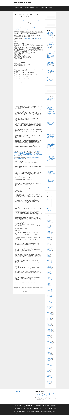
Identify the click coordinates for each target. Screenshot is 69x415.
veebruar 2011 (49, 311)
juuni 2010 (48, 320)
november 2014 (49, 279)
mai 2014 (48, 283)
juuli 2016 (48, 271)
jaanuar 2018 (49, 260)
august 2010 (49, 318)
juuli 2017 (48, 265)
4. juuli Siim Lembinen (37, 38)
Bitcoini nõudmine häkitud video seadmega (50, 132)
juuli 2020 (48, 236)
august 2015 (49, 273)
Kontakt (37, 7)
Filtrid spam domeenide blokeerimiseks (46, 7)
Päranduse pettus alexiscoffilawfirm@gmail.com (51, 162)
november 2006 (49, 366)
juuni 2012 (48, 300)
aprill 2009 (49, 337)
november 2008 (49, 343)
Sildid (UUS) (15, 9)
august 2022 (49, 226)
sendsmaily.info (30, 411)
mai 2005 (48, 383)
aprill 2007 (48, 360)
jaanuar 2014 (49, 288)
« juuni (48, 210)
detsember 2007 (49, 357)
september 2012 (49, 296)
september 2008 (49, 346)
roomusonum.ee (51, 409)
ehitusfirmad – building (50, 44)
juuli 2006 (48, 370)
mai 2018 (48, 256)
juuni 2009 (49, 335)
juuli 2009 (48, 334)
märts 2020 (49, 239)
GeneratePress (26, 413)
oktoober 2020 (49, 232)
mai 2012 (48, 301)
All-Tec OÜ (29, 405)
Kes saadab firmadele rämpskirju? (18, 7)
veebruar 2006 (49, 375)
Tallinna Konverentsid (44, 411)
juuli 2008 (48, 348)
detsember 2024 (49, 219)
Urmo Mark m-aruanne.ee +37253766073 (49, 129)
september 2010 (49, 317)
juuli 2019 (48, 244)
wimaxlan (37, 412)
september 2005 (49, 381)
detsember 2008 (49, 342)
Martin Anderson (23, 409)
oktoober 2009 (49, 330)
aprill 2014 (48, 284)
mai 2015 (48, 277)
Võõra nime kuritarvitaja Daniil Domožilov (25, 288)
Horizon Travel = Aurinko (34, 408)
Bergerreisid (21, 406)
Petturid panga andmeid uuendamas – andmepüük (51, 102)
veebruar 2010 (49, 325)
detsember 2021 (49, 228)
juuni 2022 (48, 227)
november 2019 (49, 242)
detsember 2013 (49, 289)
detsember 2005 (49, 377)
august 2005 (49, 382)
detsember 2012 (49, 294)
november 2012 (49, 295)
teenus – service (49, 80)
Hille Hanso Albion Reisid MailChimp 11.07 (20, 290)
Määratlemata (49, 61)
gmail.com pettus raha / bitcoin (20, 408)
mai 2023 (48, 225)
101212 (15, 405)
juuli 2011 (48, 308)
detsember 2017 (49, 261)
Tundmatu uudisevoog (17, 391)
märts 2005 (49, 386)
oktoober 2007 (49, 359)
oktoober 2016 (49, 268)
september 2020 (49, 233)
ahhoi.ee (18, 405)
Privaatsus (49, 186)
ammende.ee (33, 405)
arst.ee (52, 405)
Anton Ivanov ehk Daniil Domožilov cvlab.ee (43, 405)
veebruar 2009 (49, 340)
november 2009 (49, 329)
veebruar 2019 (49, 248)
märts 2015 (49, 278)
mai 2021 (48, 231)
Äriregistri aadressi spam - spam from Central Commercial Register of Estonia (25, 287)
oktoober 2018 (49, 250)
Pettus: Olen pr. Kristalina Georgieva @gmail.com (50, 118)
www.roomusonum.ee (46, 412)
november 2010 (49, 314)
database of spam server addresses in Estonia (50, 40)
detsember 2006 (50, 365)
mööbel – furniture (50, 65)
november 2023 (49, 222)
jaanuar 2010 (49, 326)
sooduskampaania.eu (37, 411)
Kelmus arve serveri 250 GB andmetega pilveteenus (51, 99)
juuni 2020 (48, 237)
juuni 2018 (48, 255)
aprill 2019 (48, 245)
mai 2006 (48, 371)
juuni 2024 (48, 221)
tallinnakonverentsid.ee (49, 411)
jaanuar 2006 (49, 376)
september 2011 (49, 306)
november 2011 (49, 303)
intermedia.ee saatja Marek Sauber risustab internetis (50, 56)
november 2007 (49, 358)
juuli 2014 (48, 280)
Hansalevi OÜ (26, 408)
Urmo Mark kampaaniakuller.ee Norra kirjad (21, 291)
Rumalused (49, 73)
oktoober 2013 (49, 291)
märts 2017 (49, 266)
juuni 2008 (48, 349)
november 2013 (49, 290)
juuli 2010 (48, 319)
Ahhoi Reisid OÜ (22, 405)
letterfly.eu (43, 408)
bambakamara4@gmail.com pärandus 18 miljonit (51, 159)
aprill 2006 (49, 372)
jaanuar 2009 (49, 341)
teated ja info (49, 79)
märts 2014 (49, 285)
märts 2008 (49, 353)
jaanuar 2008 (49, 355)
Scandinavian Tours (24, 411)
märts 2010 (49, 324)
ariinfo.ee (50, 405)
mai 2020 (48, 238)
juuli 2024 (48, 220)
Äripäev (51, 412)
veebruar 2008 (49, 354)
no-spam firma (49, 66)
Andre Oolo (37, 405)
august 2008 (49, 347)
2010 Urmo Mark (50, 179)
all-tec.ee (26, 405)
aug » (51, 210)
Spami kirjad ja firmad (22, 3)
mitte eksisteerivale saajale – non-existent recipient (50, 63)
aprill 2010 (48, 323)
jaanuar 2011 (49, 312)
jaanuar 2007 (49, 364)
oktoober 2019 (49, 243)
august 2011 (49, 307)
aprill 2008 (48, 352)
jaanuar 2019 (49, 249)
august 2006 (49, 369)
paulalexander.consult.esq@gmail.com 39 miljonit (51, 154)
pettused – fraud (49, 70)
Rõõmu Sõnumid (19, 411)
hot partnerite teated (50, 53)
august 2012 (49, 297)
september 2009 (49, 331)
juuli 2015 (48, 274)
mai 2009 (48, 336)
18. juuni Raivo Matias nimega (28, 38)
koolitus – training (50, 58)
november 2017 (49, 262)
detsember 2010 (49, 313)
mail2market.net (48, 408)
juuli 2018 (48, 254)
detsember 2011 (49, 302)
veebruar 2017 (49, 267)
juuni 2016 (48, 272)
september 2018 (49, 251)
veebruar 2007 (49, 363)
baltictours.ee (54, 405)
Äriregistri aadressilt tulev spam (29, 7)
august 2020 (49, 234)
